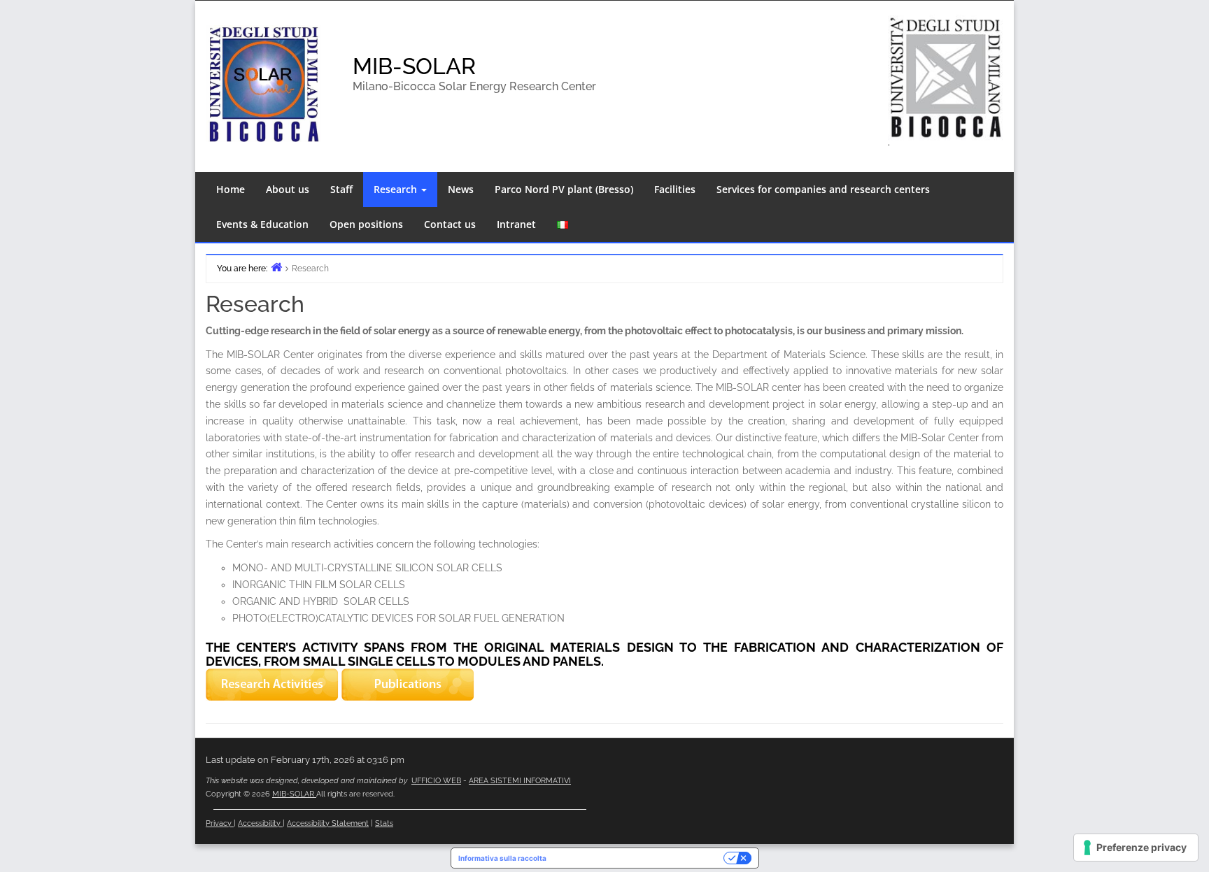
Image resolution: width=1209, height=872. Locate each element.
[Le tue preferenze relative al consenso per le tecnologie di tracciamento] (1136, 847)
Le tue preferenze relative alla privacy (639, 858)
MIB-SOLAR (414, 66)
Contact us (450, 224)
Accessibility (260, 823)
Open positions (366, 224)
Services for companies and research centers (823, 189)
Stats (384, 823)
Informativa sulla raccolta (502, 858)
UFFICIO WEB (436, 780)
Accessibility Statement (328, 823)
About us (287, 189)
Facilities (674, 189)
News (461, 189)
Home (230, 189)
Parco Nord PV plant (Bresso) (564, 189)
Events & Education (262, 224)
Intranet (516, 224)
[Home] (276, 267)
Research (397, 189)
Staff (341, 189)
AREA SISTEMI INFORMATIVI (520, 780)
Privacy (220, 823)
